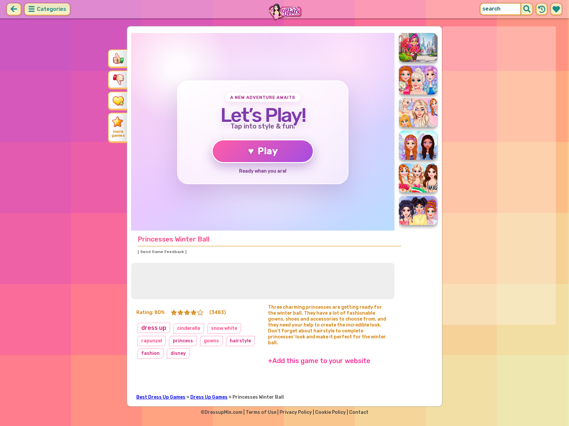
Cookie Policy (330, 412)
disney (178, 353)
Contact (358, 412)
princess (183, 341)
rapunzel (151, 341)
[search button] (527, 9)
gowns (211, 341)
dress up (153, 327)
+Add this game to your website (319, 361)
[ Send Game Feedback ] (162, 252)
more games (118, 133)
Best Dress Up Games (160, 397)
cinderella (188, 328)
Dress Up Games (209, 397)
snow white (224, 328)
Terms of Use (261, 412)
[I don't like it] (118, 79)
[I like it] (118, 58)
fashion (150, 353)
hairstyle (240, 341)
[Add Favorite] (118, 100)
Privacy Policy (296, 412)
